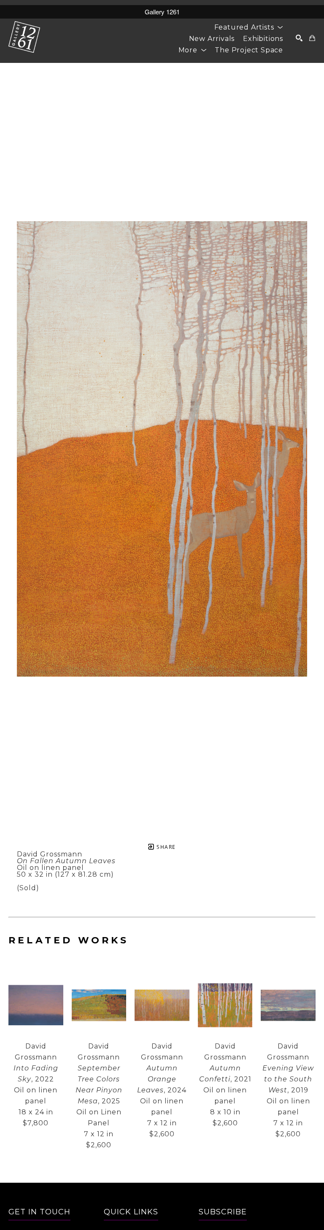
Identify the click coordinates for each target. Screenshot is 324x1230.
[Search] (299, 38)
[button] (248, 27)
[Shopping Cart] (312, 38)
